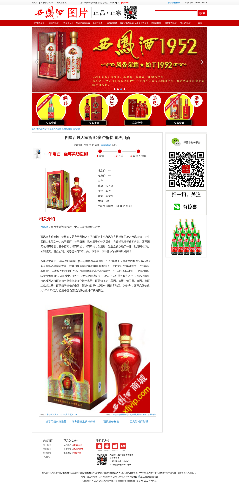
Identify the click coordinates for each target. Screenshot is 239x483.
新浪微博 (47, 453)
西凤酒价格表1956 (134, 473)
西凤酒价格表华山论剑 (91, 473)
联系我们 (47, 449)
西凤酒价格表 (174, 2)
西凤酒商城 (106, 145)
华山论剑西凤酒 (141, 23)
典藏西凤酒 (97, 23)
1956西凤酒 (185, 23)
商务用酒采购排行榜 (83, 421)
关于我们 (47, 445)
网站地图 (133, 477)
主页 (34, 129)
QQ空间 (46, 457)
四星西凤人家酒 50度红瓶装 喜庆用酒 (64, 129)
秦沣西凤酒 (54, 23)
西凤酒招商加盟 (139, 421)
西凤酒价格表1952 (113, 473)
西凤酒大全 (68, 23)
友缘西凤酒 (112, 23)
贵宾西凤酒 (156, 23)
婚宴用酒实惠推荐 (56, 421)
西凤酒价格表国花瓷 (68, 473)
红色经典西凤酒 (83, 23)
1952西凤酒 (39, 23)
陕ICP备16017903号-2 (147, 481)
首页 (200, 23)
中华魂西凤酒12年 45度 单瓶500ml (62, 414)
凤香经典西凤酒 (127, 23)
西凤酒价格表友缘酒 (155, 473)
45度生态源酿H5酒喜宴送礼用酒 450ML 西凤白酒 (134, 414)
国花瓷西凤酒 (171, 23)
